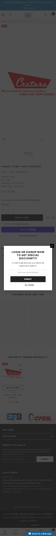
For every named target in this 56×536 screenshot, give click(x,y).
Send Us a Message (41, 534)
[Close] (52, 246)
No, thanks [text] (29, 285)
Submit (28, 279)
